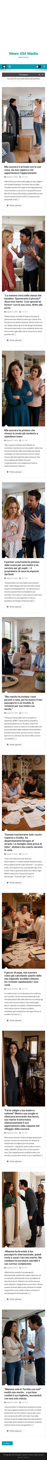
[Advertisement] (23, 24)
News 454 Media (23, 53)
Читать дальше (15, 205)
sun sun (24, 177)
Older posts (9, 1443)
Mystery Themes (23, 1457)
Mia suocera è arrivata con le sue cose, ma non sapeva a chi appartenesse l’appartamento (22, 169)
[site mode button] (38, 66)
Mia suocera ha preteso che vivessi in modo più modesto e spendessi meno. (23, 80)
